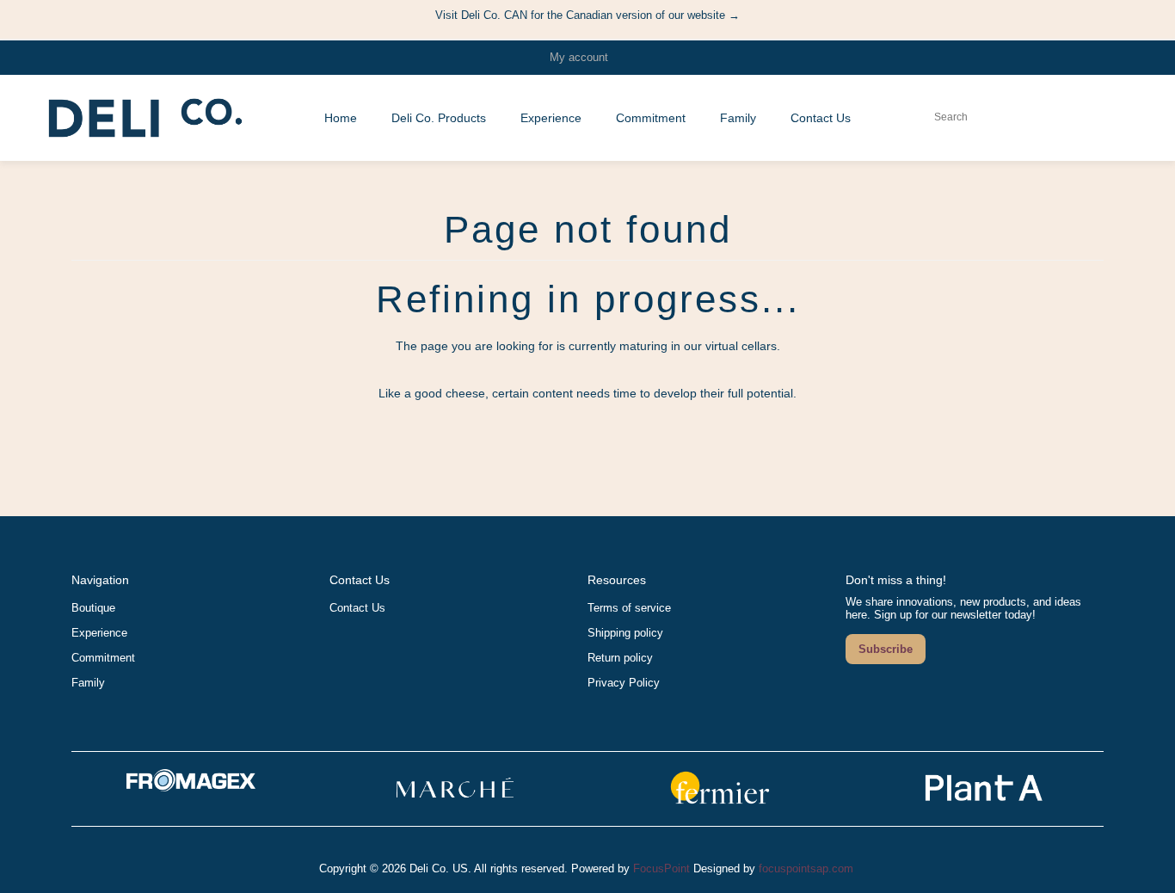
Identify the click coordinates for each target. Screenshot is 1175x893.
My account (579, 57)
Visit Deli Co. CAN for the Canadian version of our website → (587, 15)
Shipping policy (625, 632)
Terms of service (629, 607)
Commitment (103, 657)
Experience (99, 632)
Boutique (93, 607)
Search (985, 117)
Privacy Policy (624, 682)
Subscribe (885, 649)
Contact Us (357, 607)
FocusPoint (661, 868)
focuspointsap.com (806, 868)
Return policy (620, 657)
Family (88, 682)
